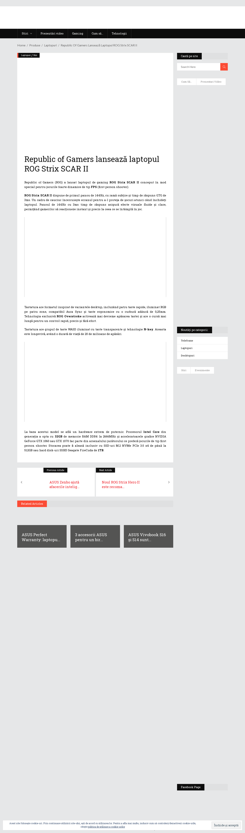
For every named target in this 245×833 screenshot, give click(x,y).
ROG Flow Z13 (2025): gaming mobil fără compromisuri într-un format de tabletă (202, 253)
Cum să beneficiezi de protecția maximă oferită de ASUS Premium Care (202, 132)
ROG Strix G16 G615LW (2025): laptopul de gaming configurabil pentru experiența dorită (202, 231)
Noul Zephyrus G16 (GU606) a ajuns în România (213, 425)
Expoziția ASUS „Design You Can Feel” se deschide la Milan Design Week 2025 (214, 761)
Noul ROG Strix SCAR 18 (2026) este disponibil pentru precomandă (213, 451)
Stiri (35, 55)
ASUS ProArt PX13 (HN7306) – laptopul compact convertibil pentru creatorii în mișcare (201, 273)
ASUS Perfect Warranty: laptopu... (41, 537)
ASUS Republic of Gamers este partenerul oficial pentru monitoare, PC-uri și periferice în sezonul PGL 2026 (214, 623)
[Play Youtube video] (95, 257)
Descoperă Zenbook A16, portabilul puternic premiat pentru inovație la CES (200, 209)
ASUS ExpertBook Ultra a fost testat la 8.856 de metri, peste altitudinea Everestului (214, 483)
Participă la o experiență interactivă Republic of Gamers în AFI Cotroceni (213, 701)
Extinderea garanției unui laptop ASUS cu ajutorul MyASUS (199, 172)
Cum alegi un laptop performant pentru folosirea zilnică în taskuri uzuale (200, 152)
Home (21, 45)
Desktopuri (187, 355)
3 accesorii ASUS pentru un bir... (91, 537)
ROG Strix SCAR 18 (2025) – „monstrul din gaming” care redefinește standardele (200, 309)
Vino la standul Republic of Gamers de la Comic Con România (214, 731)
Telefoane (187, 340)
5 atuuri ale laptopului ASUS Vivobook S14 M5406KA (201, 291)
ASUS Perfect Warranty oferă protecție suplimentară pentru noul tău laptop (214, 516)
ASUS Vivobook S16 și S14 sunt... (147, 537)
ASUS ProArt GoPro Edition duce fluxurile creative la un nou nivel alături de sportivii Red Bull (213, 394)
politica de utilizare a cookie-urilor (106, 826)
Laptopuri (50, 45)
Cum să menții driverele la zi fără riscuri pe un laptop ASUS (202, 191)
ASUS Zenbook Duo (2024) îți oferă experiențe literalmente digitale (201, 96)
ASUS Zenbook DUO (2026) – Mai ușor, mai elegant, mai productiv (213, 546)
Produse (34, 45)
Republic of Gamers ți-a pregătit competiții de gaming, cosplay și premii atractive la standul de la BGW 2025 (214, 664)
